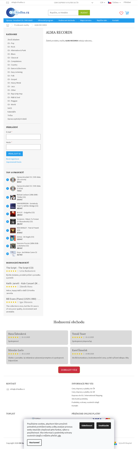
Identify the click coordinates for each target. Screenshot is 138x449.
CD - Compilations (15, 61)
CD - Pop (11, 43)
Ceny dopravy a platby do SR (83, 392)
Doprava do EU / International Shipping (87, 395)
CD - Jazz (11, 86)
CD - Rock (11, 47)
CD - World (12, 104)
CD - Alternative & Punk (17, 50)
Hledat (84, 12)
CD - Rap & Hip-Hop (15, 93)
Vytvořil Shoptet (125, 443)
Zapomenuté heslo (13, 162)
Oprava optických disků (17, 119)
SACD (10, 108)
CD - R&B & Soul (14, 97)
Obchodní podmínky (80, 399)
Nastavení (34, 442)
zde (59, 435)
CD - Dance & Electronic (17, 68)
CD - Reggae (12, 101)
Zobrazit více (69, 369)
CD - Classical (13, 57)
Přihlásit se (14, 153)
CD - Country (12, 65)
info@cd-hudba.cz (17, 389)
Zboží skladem (13, 39)
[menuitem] (19, 20)
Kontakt (75, 405)
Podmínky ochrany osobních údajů (85, 402)
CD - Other (12, 90)
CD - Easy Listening (15, 72)
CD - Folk (11, 75)
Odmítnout (87, 425)
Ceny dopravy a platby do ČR (66, 2)
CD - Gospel (12, 79)
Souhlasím (104, 425)
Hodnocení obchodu (69, 322)
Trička (10, 115)
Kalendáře (12, 112)
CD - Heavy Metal (14, 83)
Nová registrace (12, 159)
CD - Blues (11, 54)
